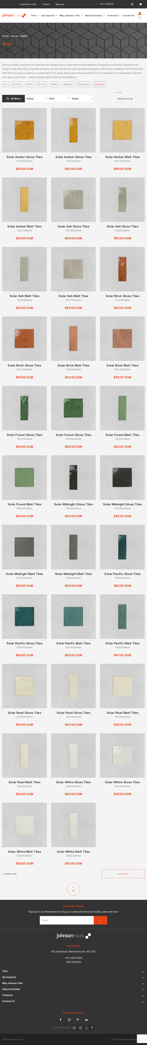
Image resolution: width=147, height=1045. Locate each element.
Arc (5, 84)
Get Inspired (48, 15)
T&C (113, 1039)
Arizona (17, 84)
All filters (16, 98)
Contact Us (129, 15)
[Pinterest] (78, 1019)
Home (5, 36)
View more (99, 84)
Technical (112, 15)
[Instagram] (69, 1019)
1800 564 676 (73, 962)
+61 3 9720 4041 (73, 958)
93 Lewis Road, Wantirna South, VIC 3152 (73, 951)
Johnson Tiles (17, 1039)
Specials (60, 4)
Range (14, 36)
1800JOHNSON (107, 4)
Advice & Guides (93, 15)
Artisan (42, 84)
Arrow (30, 84)
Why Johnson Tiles (70, 15)
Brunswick (84, 84)
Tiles (33, 15)
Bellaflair (68, 84)
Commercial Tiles (28, 4)
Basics (55, 84)
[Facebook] (60, 1019)
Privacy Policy (122, 1039)
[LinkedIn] (86, 1019)
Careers (46, 4)
